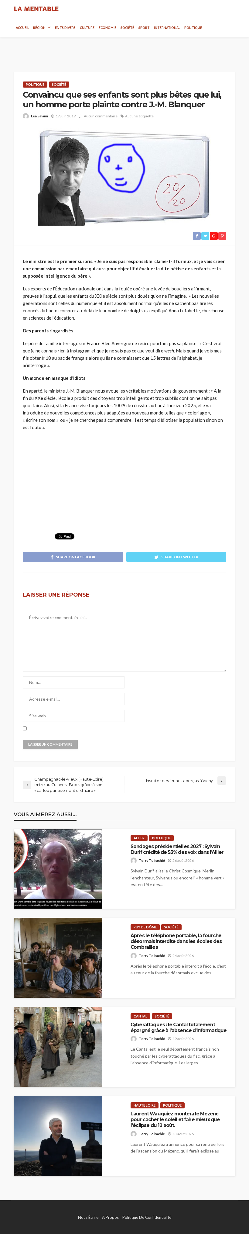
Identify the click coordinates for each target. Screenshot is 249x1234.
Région (39, 27)
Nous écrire (88, 1217)
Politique (193, 27)
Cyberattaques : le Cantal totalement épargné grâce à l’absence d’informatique (179, 1027)
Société (127, 27)
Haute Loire (144, 1105)
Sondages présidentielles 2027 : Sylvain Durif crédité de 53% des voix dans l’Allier (177, 849)
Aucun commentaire (101, 116)
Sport (144, 27)
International (167, 27)
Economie (107, 27)
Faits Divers (65, 27)
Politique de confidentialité (146, 1217)
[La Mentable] (36, 9)
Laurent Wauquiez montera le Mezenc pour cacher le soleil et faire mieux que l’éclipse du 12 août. (175, 1119)
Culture (87, 27)
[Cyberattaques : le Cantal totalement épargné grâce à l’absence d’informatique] (58, 1047)
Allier (139, 838)
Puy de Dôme (145, 927)
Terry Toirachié (152, 860)
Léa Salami (39, 116)
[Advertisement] (124, 49)
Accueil (22, 27)
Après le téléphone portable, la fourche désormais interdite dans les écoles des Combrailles (176, 941)
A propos (110, 1217)
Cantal (140, 1016)
